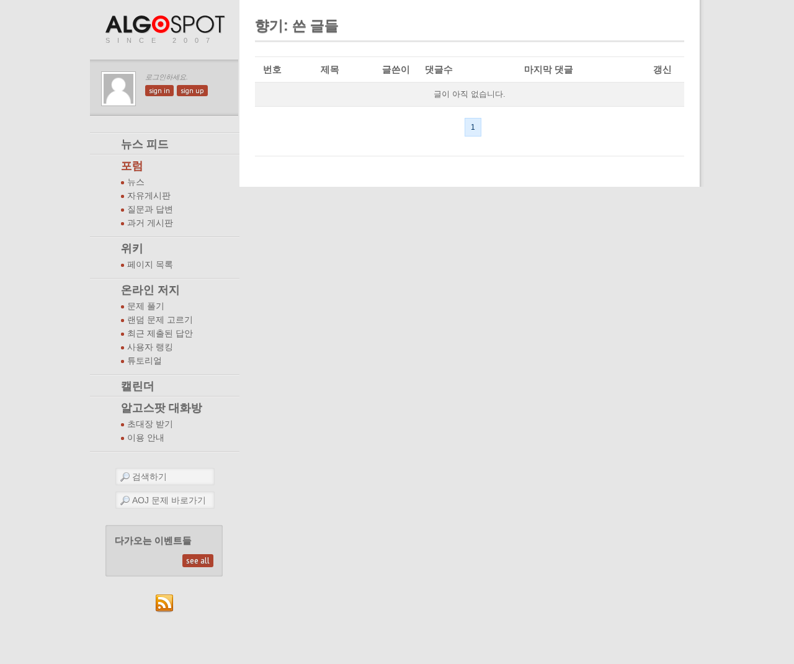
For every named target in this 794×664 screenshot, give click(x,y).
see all (198, 560)
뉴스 (136, 182)
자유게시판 (149, 195)
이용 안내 (145, 437)
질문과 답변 (150, 209)
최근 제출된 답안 (160, 333)
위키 (132, 248)
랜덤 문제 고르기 (160, 320)
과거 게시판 (150, 223)
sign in (159, 90)
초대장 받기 (150, 424)
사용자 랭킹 (150, 347)
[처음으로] (166, 25)
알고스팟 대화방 (161, 408)
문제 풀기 (145, 306)
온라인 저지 (150, 290)
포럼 (132, 165)
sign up (192, 90)
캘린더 (137, 386)
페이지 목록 (150, 264)
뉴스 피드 (145, 144)
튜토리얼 (144, 361)
